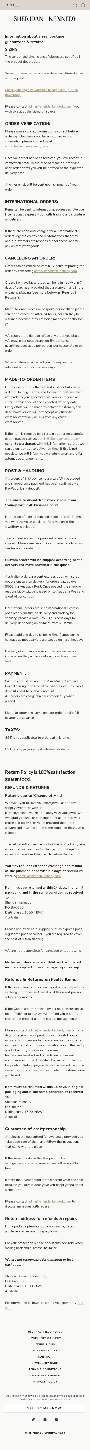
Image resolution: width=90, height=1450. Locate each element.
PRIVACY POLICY (45, 1381)
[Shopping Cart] (83, 5)
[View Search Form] (75, 5)
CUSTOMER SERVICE (45, 1375)
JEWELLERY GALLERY (45, 1338)
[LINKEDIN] (56, 1420)
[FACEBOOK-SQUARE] (45, 1420)
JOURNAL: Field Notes (45, 1332)
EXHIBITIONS (45, 1344)
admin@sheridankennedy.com (49, 106)
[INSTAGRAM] (34, 1420)
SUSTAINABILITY (45, 1350)
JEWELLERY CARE (45, 1363)
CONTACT (45, 1356)
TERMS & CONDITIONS (45, 1369)
